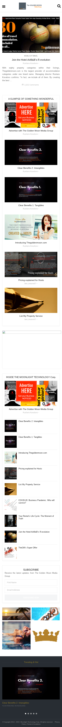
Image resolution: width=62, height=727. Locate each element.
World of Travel (31, 56)
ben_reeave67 (30, 284)
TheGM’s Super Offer (28, 548)
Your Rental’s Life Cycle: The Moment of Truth (36, 517)
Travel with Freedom (10, 706)
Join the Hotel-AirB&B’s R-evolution (31, 60)
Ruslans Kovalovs (30, 63)
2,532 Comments (30, 85)
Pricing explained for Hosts (30, 469)
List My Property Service (29, 484)
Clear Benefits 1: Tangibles (30, 437)
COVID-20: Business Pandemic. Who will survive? (36, 501)
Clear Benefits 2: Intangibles (31, 421)
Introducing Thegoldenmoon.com (33, 453)
